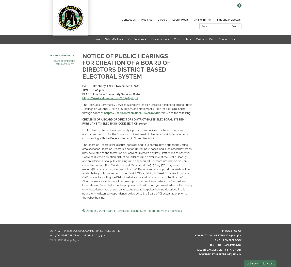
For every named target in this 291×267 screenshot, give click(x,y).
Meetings (146, 19)
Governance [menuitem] (159, 39)
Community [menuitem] (181, 39)
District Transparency (225, 245)
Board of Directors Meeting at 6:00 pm (64, 62)
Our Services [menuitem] (136, 39)
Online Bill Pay (203, 19)
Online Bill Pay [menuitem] (205, 39)
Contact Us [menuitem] (226, 39)
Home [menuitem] (96, 39)
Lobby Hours (180, 19)
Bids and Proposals (229, 19)
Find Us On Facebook (228, 240)
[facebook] (239, 6)
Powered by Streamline (215, 254)
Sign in (237, 254)
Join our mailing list (260, 263)
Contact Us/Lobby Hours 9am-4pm (218, 235)
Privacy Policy (231, 230)
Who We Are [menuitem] (113, 39)
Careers (162, 19)
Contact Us (129, 19)
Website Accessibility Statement (219, 249)
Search (235, 26)
